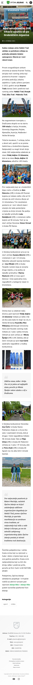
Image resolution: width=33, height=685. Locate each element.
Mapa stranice (16, 667)
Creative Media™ (21, 676)
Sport (5, 604)
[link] (16, 659)
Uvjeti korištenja (16, 663)
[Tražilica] (27, 3)
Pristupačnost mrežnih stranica (16, 661)
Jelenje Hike (25, 584)
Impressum (16, 665)
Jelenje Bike (14, 584)
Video (13, 604)
